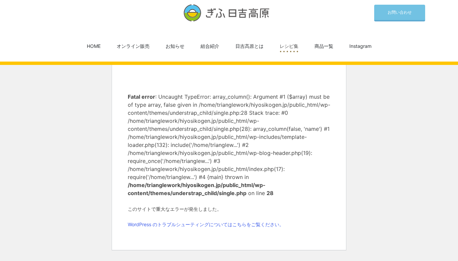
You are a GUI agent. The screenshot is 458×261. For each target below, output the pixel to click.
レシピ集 (289, 46)
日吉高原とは (249, 46)
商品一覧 (323, 46)
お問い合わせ (400, 12)
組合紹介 (210, 46)
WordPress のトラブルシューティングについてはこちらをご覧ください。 (206, 224)
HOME (94, 46)
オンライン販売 (133, 46)
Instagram (360, 46)
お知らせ (175, 46)
